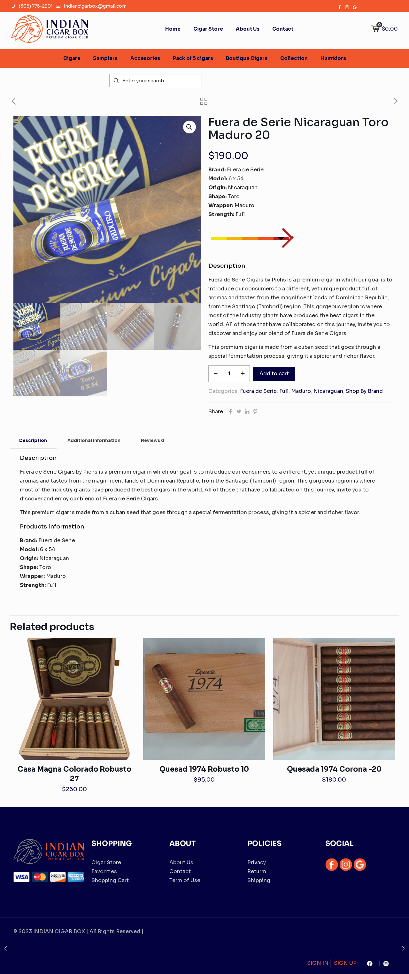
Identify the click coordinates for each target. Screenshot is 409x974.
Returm (256, 871)
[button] (189, 127)
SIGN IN (317, 963)
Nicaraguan (328, 391)
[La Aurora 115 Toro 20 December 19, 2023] (403, 948)
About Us (181, 862)
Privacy (256, 862)
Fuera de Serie (258, 391)
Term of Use (184, 880)
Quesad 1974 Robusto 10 (204, 769)
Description (33, 440)
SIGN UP (345, 963)
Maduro (301, 391)
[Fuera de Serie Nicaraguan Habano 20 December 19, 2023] (5, 948)
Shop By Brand (364, 391)
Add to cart (274, 373)
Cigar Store (106, 862)
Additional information (93, 440)
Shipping (258, 880)
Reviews (152, 440)
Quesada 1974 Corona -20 (334, 769)
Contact (180, 871)
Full (284, 391)
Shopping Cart (110, 880)
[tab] (33, 441)
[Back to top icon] (378, 961)
